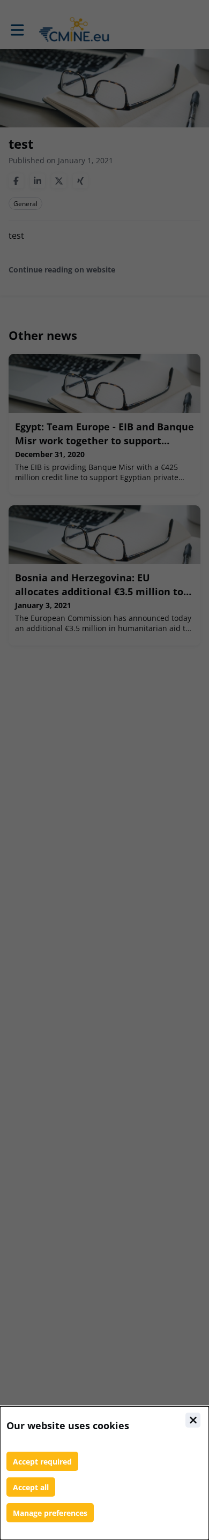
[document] (104, 1473)
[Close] (192, 1420)
